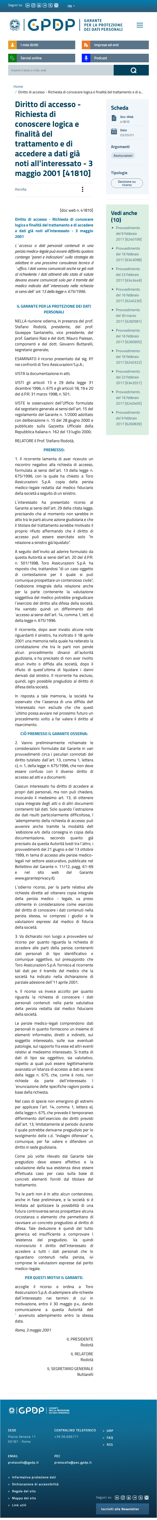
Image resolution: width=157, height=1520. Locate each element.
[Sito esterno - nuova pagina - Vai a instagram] (123, 1497)
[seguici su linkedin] (28, 4)
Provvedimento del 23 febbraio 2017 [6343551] (129, 377)
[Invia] (131, 70)
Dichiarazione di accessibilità (35, 1484)
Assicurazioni (123, 155)
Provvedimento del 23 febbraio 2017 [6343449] (129, 274)
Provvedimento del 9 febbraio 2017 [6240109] (129, 233)
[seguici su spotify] (56, 4)
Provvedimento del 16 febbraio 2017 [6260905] (129, 336)
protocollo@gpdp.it (23, 1462)
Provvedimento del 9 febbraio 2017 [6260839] (129, 418)
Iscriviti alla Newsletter (120, 1508)
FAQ (110, 1437)
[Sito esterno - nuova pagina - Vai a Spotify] (147, 1497)
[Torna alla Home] (66, 24)
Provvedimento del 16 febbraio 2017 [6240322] (129, 356)
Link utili (19, 1505)
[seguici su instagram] (33, 4)
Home (18, 86)
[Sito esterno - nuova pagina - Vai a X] (141, 1497)
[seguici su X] (50, 4)
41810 (124, 121)
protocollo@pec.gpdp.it (73, 1462)
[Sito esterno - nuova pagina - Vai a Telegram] (135, 1497)
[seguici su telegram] (45, 4)
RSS (110, 1444)
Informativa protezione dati (34, 1477)
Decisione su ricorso (127, 183)
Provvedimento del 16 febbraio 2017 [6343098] (129, 254)
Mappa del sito (24, 1498)
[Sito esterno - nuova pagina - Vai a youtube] (129, 1497)
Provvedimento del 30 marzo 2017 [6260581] (129, 315)
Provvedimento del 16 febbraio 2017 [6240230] (129, 295)
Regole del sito (24, 1491)
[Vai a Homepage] (39, 1415)
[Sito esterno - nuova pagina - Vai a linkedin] (117, 1497)
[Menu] (140, 25)
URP (110, 1430)
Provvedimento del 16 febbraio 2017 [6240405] (129, 397)
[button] (82, 190)
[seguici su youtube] (39, 4)
